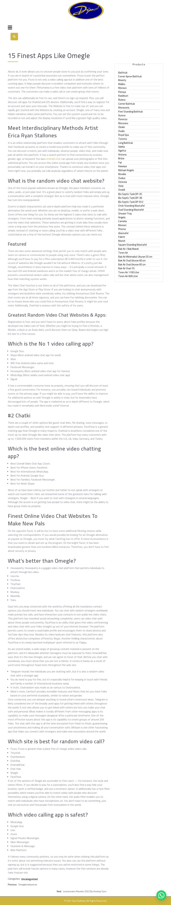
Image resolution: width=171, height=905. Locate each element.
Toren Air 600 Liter (128, 276)
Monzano (123, 123)
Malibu (121, 84)
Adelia (121, 147)
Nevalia (122, 174)
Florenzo (122, 119)
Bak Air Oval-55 (126, 268)
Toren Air (123, 253)
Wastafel (123, 233)
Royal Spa (123, 135)
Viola (120, 186)
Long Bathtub (125, 143)
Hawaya (122, 166)
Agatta (122, 150)
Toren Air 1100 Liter (128, 272)
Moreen (122, 225)
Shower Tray (125, 213)
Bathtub (122, 72)
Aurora (121, 115)
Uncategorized (29, 879)
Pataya (122, 92)
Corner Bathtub (126, 104)
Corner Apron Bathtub (130, 76)
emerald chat (53, 159)
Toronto (122, 139)
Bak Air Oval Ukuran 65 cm (132, 264)
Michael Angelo (126, 170)
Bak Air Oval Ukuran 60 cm (132, 260)
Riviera (121, 100)
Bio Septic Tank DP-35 (130, 194)
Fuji (120, 162)
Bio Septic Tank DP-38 (130, 198)
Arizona (122, 154)
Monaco (122, 88)
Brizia (121, 158)
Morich (121, 241)
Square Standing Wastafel (132, 245)
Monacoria (123, 107)
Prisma (122, 229)
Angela (121, 217)
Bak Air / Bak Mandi (128, 249)
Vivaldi (121, 190)
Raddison (123, 96)
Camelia (122, 221)
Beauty (122, 80)
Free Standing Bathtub (130, 111)
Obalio (121, 127)
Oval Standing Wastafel (131, 210)
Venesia (122, 182)
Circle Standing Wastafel (131, 206)
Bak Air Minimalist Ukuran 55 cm (135, 257)
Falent (121, 237)
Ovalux (121, 178)
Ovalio (121, 131)
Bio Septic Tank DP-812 (130, 202)
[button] (161, 895)
